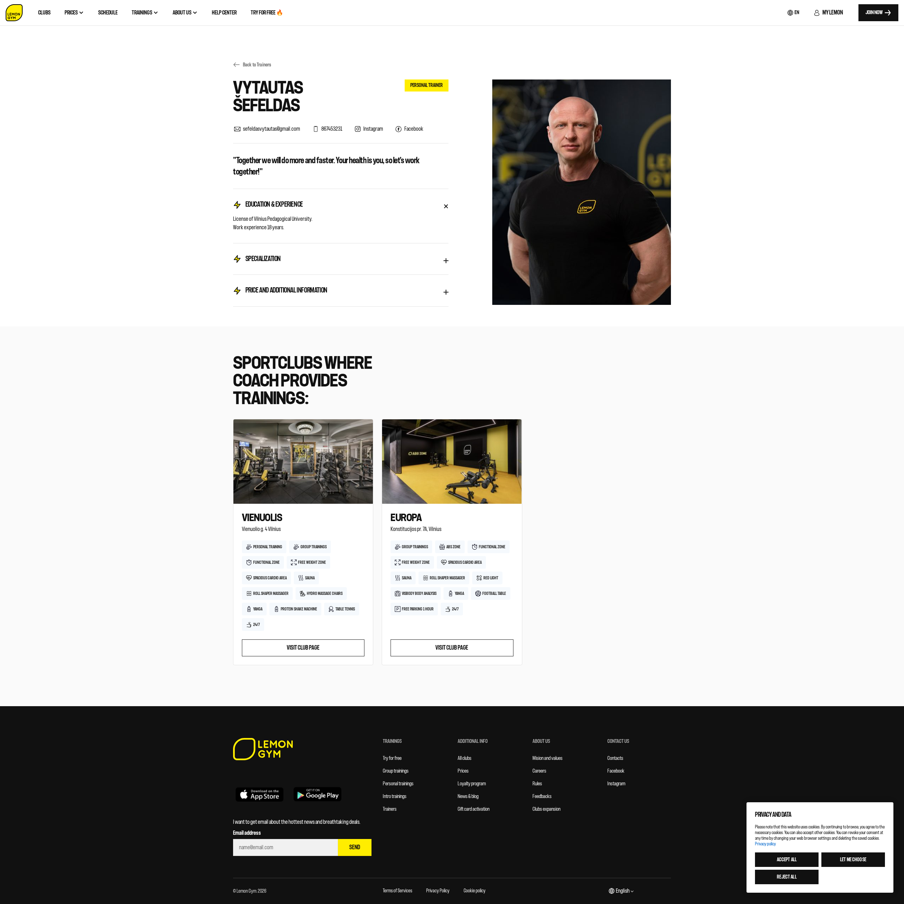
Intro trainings (394, 796)
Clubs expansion (546, 809)
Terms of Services (397, 890)
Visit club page (303, 648)
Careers (539, 771)
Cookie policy (475, 890)
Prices (463, 771)
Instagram (616, 783)
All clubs (464, 758)
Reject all (786, 877)
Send (354, 847)
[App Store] (259, 794)
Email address (247, 833)
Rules (537, 783)
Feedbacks (542, 796)
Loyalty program (472, 783)
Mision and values (548, 758)
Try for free (392, 758)
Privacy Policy (438, 890)
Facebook (615, 771)
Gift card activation (473, 809)
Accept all (787, 859)
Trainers (390, 809)
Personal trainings (398, 783)
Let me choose (853, 859)
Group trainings (396, 771)
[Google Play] (317, 794)
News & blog (468, 796)
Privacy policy (765, 843)
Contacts (615, 758)
